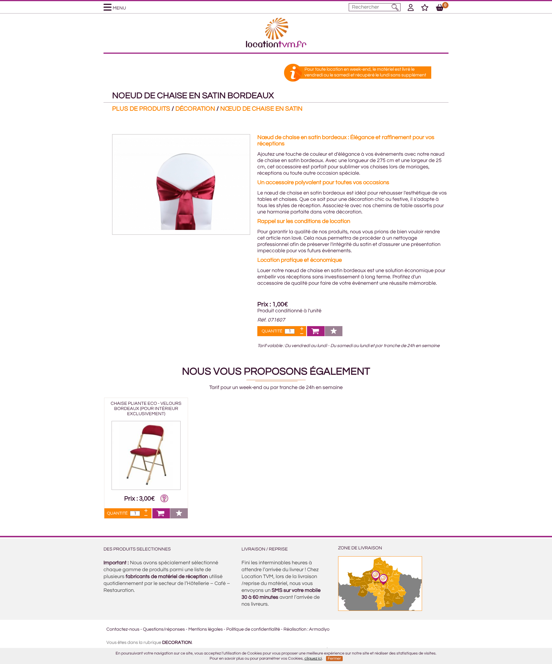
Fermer (334, 659)
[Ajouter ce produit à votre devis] (316, 334)
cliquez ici (313, 659)
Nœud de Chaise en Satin (261, 108)
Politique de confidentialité (253, 629)
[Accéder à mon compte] (411, 8)
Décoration (195, 108)
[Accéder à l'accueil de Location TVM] (276, 46)
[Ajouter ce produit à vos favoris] (333, 334)
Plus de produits (141, 108)
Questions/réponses (164, 629)
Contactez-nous (122, 629)
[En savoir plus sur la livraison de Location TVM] (380, 609)
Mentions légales (205, 629)
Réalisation (294, 629)
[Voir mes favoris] (425, 8)
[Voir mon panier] (440, 8)
